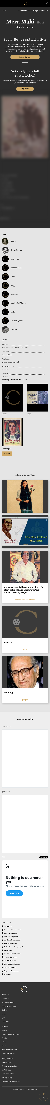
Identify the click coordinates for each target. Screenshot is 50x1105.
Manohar (14, 294)
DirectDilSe (8, 950)
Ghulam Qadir (17, 321)
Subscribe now (25, 57)
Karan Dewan (16, 250)
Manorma (15, 259)
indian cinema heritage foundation (33, 10)
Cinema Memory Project (11, 1034)
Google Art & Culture (10, 1066)
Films (4, 1042)
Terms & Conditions (9, 1006)
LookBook (7, 974)
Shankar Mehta (25, 26)
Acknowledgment (8, 1002)
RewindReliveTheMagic (12, 940)
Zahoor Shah (16, 268)
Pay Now (25, 88)
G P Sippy (8, 692)
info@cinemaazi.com (31, 1089)
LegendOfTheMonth (11, 971)
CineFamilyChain (10, 967)
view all (7, 454)
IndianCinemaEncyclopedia (14, 947)
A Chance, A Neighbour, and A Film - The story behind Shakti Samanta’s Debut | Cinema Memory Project (24, 590)
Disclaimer (6, 1021)
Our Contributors (8, 1073)
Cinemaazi (8, 926)
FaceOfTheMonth (10, 933)
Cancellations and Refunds (11, 1081)
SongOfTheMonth (10, 957)
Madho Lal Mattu (18, 303)
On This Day (6, 1070)
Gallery (4, 1010)
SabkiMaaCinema (10, 943)
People (4, 1038)
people (25, 700)
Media (4, 1014)
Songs (4, 1045)
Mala (13, 312)
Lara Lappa (6, 449)
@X (3, 857)
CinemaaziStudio (10, 960)
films (4, 10)
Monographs (6, 1062)
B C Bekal (5, 377)
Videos (4, 1030)
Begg (13, 285)
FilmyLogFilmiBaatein (12, 964)
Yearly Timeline (7, 1058)
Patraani (8, 642)
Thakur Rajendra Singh (10, 362)
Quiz (3, 1017)
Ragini (13, 241)
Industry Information (9, 1049)
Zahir (13, 276)
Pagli (29, 414)
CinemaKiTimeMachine (12, 954)
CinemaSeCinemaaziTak (12, 930)
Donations (5, 998)
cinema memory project (25, 600)
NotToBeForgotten (11, 936)
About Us (5, 994)
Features (5, 1026)
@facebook (6, 792)
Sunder (14, 329)
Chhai (4, 414)
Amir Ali (5, 369)
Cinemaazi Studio (8, 1053)
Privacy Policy (7, 1077)
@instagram (6, 726)
